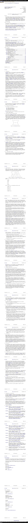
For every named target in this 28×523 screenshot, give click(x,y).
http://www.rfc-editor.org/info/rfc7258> (14, 441)
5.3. (7, 57)
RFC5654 (7, 142)
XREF (6, 0)
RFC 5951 (24, 433)
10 (25, 56)
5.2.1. (9, 56)
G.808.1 (7, 353)
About (18, 0)
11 (25, 57)
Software (11, 0)
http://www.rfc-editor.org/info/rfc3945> (14, 409)
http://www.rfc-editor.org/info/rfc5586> (14, 426)
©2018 (14, 520)
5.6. (7, 59)
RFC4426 (7, 138)
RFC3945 (7, 408)
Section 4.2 (11, 362)
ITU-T (10, 395)
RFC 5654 (14, 18)
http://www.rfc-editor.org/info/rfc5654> (14, 429)
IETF (19, 25)
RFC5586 (7, 425)
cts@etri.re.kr (10, 469)
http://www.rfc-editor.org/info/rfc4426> (14, 412)
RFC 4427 (22, 414)
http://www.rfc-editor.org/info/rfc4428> (14, 418)
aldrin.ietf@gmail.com (11, 498)
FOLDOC (20, 0)
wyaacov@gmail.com (10, 493)
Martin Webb (17, 520)
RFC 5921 (13, 431)
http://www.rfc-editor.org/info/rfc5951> (19, 434)
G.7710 (16, 395)
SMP (14, 37)
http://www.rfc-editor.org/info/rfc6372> (19, 436)
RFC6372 (8, 83)
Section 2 (11, 27)
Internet (14, 23)
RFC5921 (22, 72)
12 (25, 59)
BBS (16, 0)
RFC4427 (12, 83)
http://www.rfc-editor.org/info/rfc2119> (14, 407)
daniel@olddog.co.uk (10, 467)
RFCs (23, 0)
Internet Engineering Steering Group (11, 26)
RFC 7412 (6, 37)
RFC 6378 (18, 438)
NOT (7, 272)
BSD (14, 46)
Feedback (25, 0)
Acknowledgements (7, 457)
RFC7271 (7, 442)
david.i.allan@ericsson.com (11, 465)
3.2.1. (9, 51)
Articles (3, 0)
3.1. (7, 50)
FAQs (5, 0)
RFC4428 (11, 138)
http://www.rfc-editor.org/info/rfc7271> (14, 445)
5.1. (7, 54)
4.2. (7, 53)
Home (1, 0)
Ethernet (19, 444)
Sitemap (1, 522)
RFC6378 (7, 437)
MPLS (22, 18)
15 (25, 62)
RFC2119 (21, 94)
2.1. (7, 49)
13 (25, 60)
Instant (13, 0)
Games (8, 0)
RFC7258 (10, 404)
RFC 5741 (14, 27)
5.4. (7, 58)
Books (15, 0)
